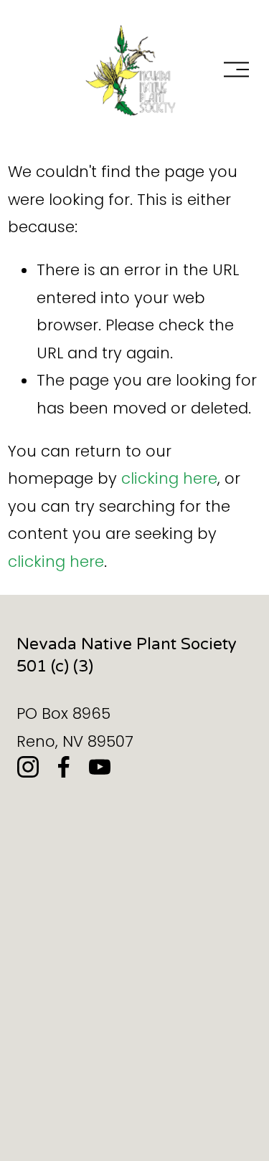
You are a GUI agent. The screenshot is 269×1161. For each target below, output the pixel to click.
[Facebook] (63, 766)
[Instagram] (27, 766)
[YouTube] (99, 766)
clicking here (169, 478)
